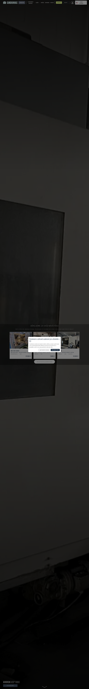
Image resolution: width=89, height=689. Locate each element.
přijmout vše (55, 350)
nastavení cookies (44, 350)
